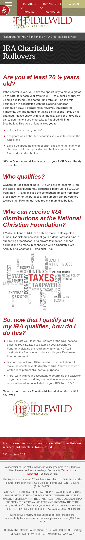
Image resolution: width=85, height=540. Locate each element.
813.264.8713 (53, 530)
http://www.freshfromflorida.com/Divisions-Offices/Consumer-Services (42, 505)
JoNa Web (68, 534)
